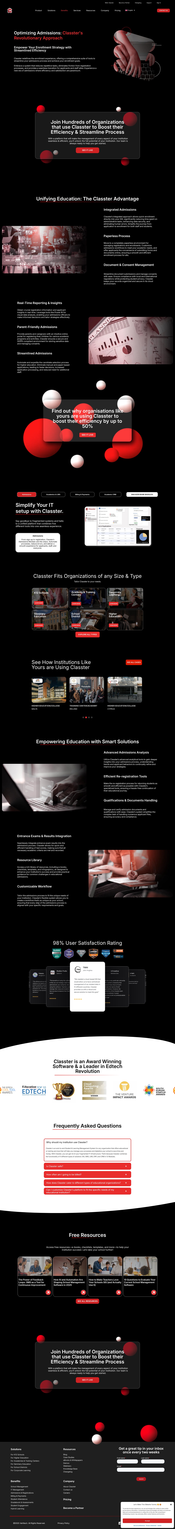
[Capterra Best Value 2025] (106, 954)
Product (38, 10)
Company (105, 10)
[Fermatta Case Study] (87, 696)
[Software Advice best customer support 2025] (69, 954)
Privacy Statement (151, 1525)
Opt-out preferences (139, 1525)
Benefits (64, 10)
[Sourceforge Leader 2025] (93, 953)
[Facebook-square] (120, 1523)
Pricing (118, 10)
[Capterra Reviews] (118, 956)
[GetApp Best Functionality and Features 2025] (81, 953)
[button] (171, 1505)
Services (77, 10)
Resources (90, 10)
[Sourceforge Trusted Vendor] (118, 951)
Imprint (159, 1525)
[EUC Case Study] (49, 696)
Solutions (51, 10)
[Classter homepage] (9, 10)
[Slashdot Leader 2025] (57, 953)
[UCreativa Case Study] (125, 696)
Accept (147, 1521)
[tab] (26, 494)
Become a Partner (73, 1508)
